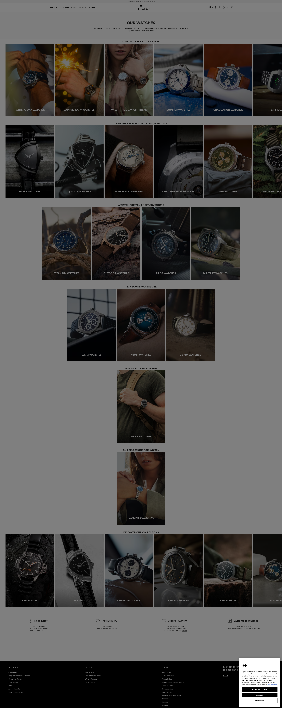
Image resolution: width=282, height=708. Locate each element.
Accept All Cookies (259, 689)
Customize (259, 700)
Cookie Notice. (272, 685)
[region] (259, 682)
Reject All (260, 695)
